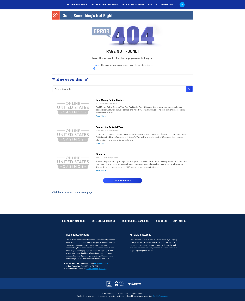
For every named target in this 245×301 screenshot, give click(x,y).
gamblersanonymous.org (96, 269)
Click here (57, 192)
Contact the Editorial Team (110, 127)
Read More (101, 116)
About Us (152, 4)
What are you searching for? (70, 79)
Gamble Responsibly (160, 296)
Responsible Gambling (133, 4)
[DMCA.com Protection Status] (109, 284)
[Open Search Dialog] (182, 4)
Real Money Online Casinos (104, 4)
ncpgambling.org (101, 263)
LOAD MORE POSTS (121, 181)
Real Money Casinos (73, 221)
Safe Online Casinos (77, 4)
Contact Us (167, 4)
